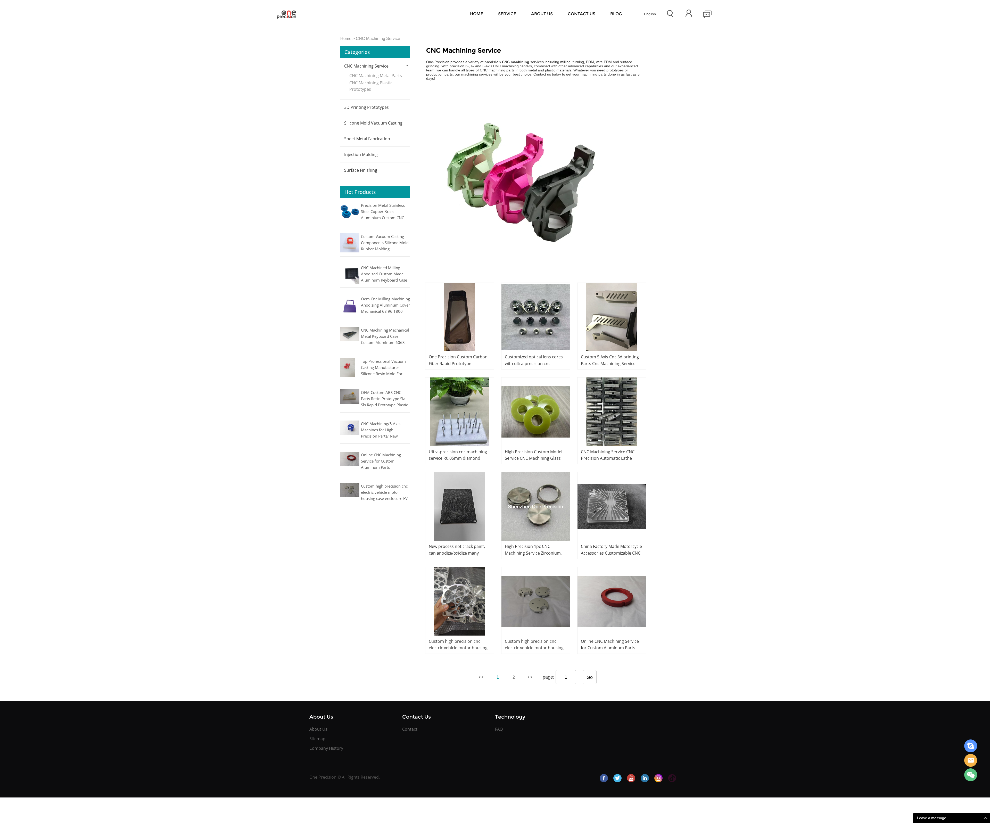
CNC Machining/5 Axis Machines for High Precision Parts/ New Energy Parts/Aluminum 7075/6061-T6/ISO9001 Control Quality (382, 430)
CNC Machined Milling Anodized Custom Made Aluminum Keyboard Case (384, 274)
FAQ (499, 729)
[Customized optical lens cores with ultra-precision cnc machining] (535, 317)
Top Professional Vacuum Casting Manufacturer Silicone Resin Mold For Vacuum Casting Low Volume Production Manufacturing (383, 368)
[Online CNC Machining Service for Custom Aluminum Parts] (612, 601)
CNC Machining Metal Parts (375, 75)
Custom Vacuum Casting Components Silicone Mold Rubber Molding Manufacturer (385, 243)
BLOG (616, 13)
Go (590, 677)
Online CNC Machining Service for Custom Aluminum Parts (381, 461)
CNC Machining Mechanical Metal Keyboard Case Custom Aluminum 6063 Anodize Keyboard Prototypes (385, 336)
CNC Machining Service (378, 38)
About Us (542, 13)
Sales (970, 760)
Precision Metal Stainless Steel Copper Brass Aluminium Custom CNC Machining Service (383, 212)
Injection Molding (361, 154)
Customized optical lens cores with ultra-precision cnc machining (534, 363)
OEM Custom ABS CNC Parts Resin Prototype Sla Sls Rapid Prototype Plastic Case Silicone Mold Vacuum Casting (385, 399)
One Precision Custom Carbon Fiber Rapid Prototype (458, 360)
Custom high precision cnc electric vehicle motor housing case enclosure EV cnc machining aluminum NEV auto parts (384, 492)
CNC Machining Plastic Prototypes (370, 86)
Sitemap (317, 739)
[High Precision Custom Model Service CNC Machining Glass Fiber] (535, 411)
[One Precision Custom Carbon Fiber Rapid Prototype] (459, 317)
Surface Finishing (360, 170)
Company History (326, 748)
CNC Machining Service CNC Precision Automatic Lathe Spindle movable (607, 458)
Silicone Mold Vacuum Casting (373, 123)
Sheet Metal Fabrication (367, 139)
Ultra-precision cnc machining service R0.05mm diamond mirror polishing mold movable (459, 458)
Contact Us (581, 13)
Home (476, 13)
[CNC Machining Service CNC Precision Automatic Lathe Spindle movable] (612, 411)
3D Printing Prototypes (366, 107)
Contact (409, 729)
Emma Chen (970, 745)
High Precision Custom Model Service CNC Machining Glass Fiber (533, 458)
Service (507, 13)
